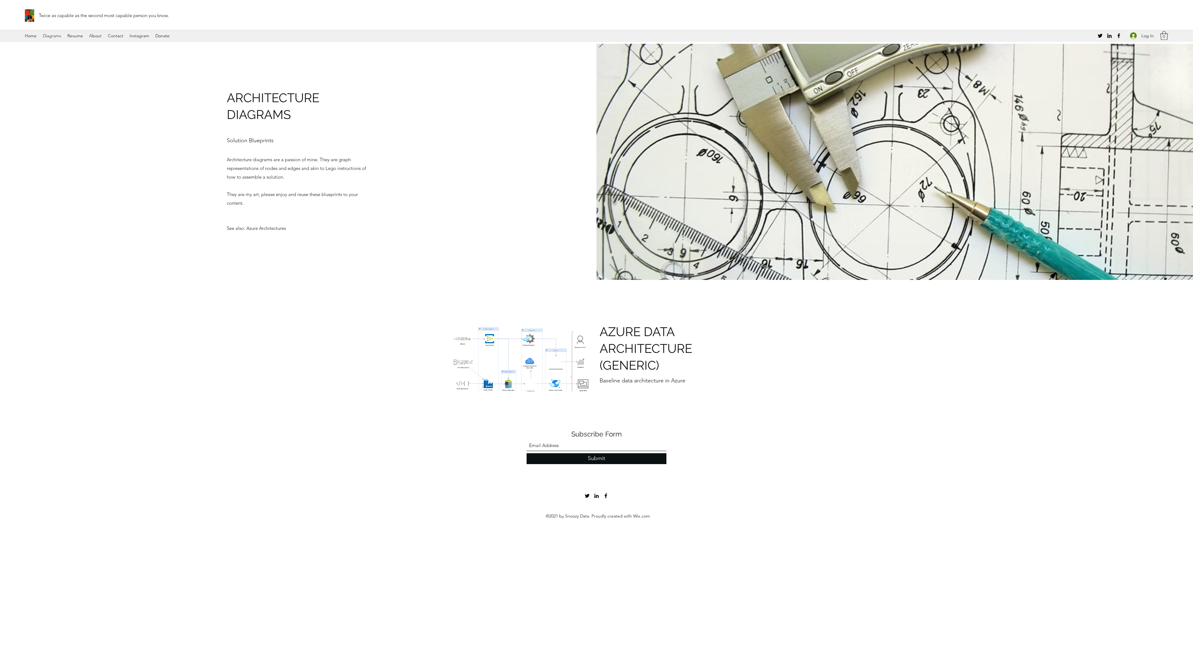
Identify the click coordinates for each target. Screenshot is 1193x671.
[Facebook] (1119, 36)
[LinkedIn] (1109, 36)
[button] (1164, 35)
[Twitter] (1100, 36)
